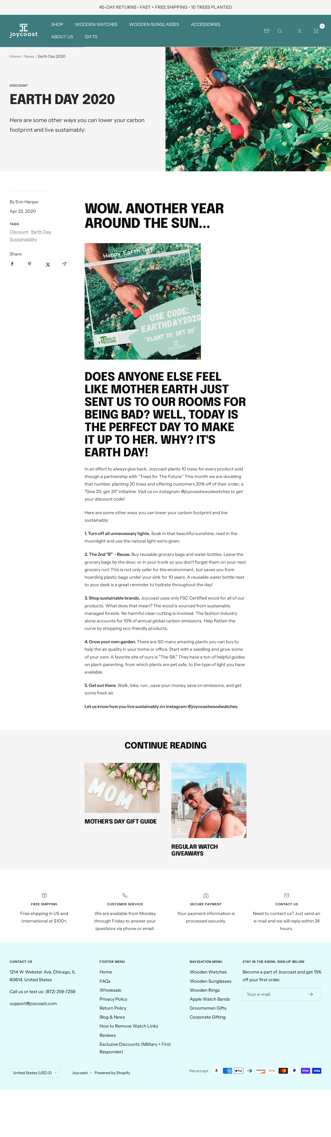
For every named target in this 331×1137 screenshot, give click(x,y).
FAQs (105, 981)
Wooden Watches (208, 972)
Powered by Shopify (112, 1072)
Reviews (108, 1035)
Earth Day (41, 232)
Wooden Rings (205, 990)
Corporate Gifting (208, 1017)
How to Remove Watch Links (129, 1026)
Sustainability (23, 239)
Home (15, 56)
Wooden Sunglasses (210, 981)
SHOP (57, 24)
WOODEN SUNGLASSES (154, 24)
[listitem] (16, 267)
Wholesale (110, 990)
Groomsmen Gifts (208, 1008)
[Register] (311, 994)
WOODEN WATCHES (96, 24)
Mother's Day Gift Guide (121, 822)
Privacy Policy (113, 999)
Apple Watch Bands (210, 999)
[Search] (283, 30)
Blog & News (112, 1017)
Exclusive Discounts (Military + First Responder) (135, 1048)
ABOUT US (62, 37)
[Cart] (316, 30)
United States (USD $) (32, 1072)
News (29, 56)
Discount (19, 85)
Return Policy (113, 1008)
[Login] (299, 30)
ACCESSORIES (205, 24)
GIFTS (91, 37)
